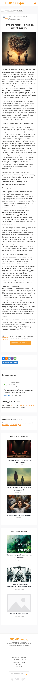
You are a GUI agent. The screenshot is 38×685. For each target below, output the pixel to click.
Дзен (19, 425)
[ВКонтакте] (3, 358)
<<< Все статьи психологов (12, 10)
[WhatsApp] (15, 358)
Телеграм (5, 425)
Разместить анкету (19, 657)
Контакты (19, 666)
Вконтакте (13, 425)
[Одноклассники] (6, 358)
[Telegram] (9, 358)
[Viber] (12, 358)
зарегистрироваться (26, 405)
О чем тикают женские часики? (19, 515)
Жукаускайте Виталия (20, 17)
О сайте (19, 664)
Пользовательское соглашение (19, 645)
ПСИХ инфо (14, 3)
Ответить (7, 396)
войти (13, 405)
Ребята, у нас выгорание (19, 614)
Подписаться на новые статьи (18, 343)
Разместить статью (19, 660)
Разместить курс (19, 662)
